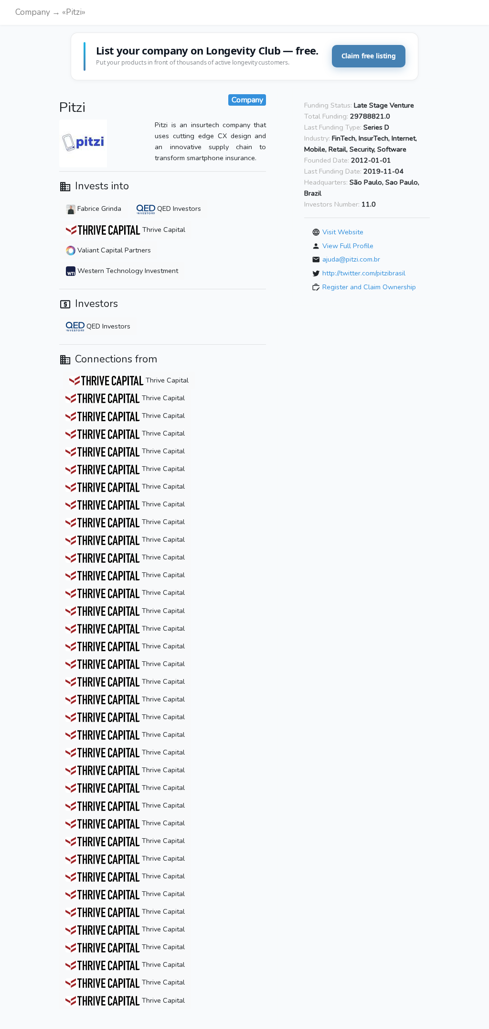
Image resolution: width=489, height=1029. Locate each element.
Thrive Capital (162, 229)
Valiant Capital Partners (113, 250)
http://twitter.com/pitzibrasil (363, 273)
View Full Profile (347, 246)
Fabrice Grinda (98, 208)
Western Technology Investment (126, 270)
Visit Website (342, 232)
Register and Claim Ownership (369, 286)
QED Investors (178, 208)
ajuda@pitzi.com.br (351, 259)
